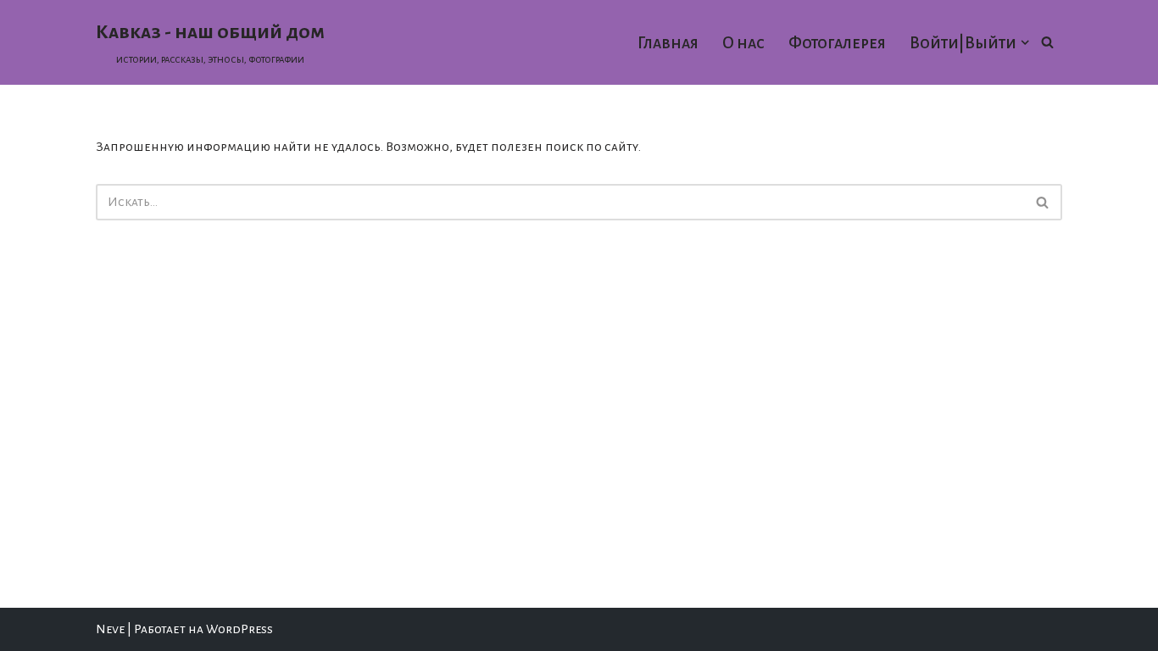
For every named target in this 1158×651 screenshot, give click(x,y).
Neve (110, 629)
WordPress (239, 629)
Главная (668, 43)
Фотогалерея (837, 43)
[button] (1025, 42)
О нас (743, 43)
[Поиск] (1047, 42)
